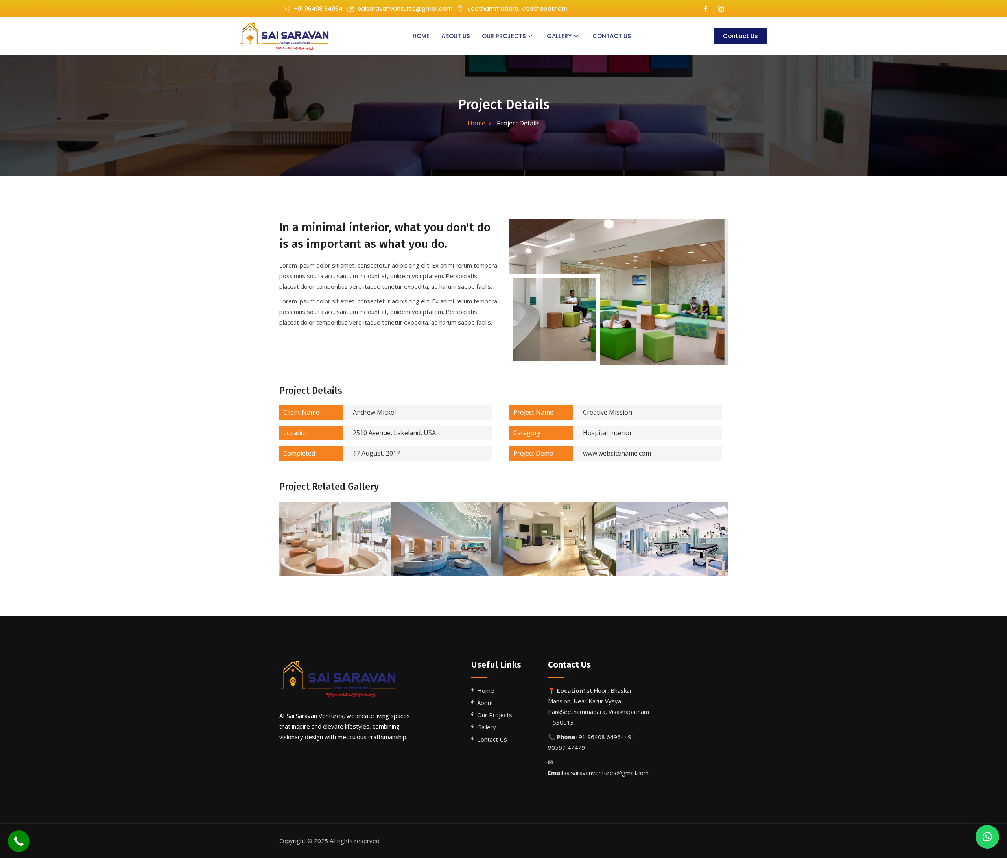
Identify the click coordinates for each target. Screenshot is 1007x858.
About (485, 703)
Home (421, 36)
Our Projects (504, 36)
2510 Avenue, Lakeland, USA (359, 432)
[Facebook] (705, 8)
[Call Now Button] (19, 841)
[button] (987, 837)
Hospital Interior (572, 432)
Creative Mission (572, 412)
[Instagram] (721, 8)
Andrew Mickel (339, 412)
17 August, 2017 (341, 453)
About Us (455, 36)
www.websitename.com (582, 453)
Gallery (559, 36)
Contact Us (611, 36)
